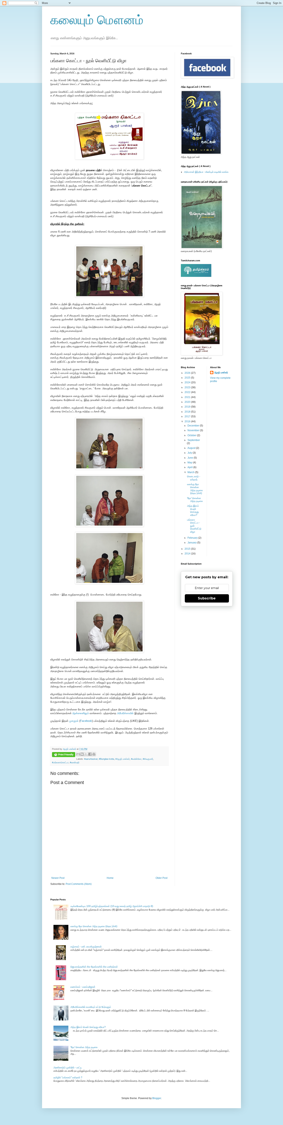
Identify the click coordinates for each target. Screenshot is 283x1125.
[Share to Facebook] (90, 754)
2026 (188, 372)
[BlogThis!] (82, 754)
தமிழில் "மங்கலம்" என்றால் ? (67, 1077)
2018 (188, 411)
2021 (188, 397)
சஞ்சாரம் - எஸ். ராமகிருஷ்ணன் (86, 946)
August (191, 448)
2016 (188, 421)
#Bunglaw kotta (106, 759)
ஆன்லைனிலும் (80, 713)
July (190, 452)
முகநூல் (74, 720)
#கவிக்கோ (136, 759)
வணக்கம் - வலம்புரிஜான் (82, 986)
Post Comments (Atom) (79, 884)
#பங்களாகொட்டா (60, 762)
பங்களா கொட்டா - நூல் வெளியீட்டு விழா (194, 525)
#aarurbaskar (91, 759)
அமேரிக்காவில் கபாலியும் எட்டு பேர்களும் (90, 1007)
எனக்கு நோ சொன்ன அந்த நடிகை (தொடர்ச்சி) (195, 489)
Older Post (161, 878)
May (190, 462)
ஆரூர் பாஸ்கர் (221, 372)
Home (110, 878)
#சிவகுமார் (148, 759)
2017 (188, 416)
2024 (188, 382)
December (193, 425)
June (190, 457)
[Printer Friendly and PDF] (63, 755)
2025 (188, 377)
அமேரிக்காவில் (125, 713)
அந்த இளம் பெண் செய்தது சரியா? (193, 510)
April (190, 467)
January (192, 542)
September (193, 440)
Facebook (86, 720)
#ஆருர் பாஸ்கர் (122, 759)
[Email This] (78, 754)
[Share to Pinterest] (94, 754)
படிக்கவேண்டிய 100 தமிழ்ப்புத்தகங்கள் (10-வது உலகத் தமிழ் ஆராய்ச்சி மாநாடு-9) (111, 906)
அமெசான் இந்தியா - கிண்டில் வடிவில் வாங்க (206, 171)
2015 (188, 548)
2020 (188, 402)
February (192, 537)
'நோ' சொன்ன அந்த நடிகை (195, 500)
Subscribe (207, 598)
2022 (188, 392)
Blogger (156, 1098)
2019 (188, 406)
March (191, 472)
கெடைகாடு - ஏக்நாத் (193, 478)
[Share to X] (86, 754)
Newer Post (57, 878)
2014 (188, 553)
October (192, 435)
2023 (188, 387)
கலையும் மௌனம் (96, 20)
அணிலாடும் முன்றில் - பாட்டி (67, 1067)
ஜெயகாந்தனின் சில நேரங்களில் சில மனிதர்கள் (94, 966)
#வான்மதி (74, 762)
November (193, 430)
